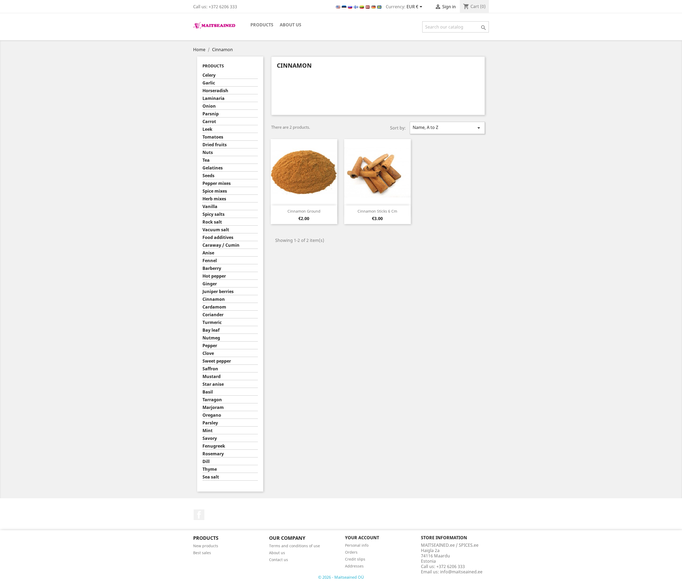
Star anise (213, 384)
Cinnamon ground (303, 211)
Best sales (202, 552)
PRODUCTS (261, 25)
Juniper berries (218, 291)
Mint (207, 430)
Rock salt (212, 222)
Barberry (211, 268)
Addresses (354, 566)
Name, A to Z (447, 127)
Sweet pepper (216, 361)
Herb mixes (214, 199)
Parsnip (210, 114)
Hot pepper (214, 276)
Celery (209, 75)
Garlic (208, 83)
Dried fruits (214, 145)
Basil (207, 392)
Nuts (207, 152)
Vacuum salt (215, 230)
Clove (208, 353)
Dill (206, 461)
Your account (362, 538)
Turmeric (212, 322)
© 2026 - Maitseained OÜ (341, 577)
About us (290, 25)
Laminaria (213, 98)
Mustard (211, 376)
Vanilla (209, 206)
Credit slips (355, 559)
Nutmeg (211, 338)
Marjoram (213, 407)
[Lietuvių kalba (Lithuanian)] (362, 7)
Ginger (209, 284)
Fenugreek (213, 446)
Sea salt (210, 477)
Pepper (209, 345)
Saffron (210, 369)
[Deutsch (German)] (374, 7)
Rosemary (213, 454)
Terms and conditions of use (294, 545)
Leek (207, 129)
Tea (206, 160)
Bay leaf (211, 330)
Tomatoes (212, 137)
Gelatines (212, 168)
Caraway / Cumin (220, 245)
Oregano (211, 415)
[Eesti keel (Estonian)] (345, 7)
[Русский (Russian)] (351, 7)
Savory (209, 438)
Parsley (210, 423)
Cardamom (214, 307)
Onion (209, 106)
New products (205, 545)
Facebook (199, 514)
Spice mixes (214, 191)
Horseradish (215, 91)
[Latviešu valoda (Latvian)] (368, 7)
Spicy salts (213, 214)
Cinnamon (213, 299)
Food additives (217, 237)
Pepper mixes (216, 183)
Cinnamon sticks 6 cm (377, 211)
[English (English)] (339, 7)
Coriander (213, 315)
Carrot (209, 121)
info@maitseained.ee (461, 572)
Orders (351, 552)
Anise (208, 253)
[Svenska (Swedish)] (379, 7)
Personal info (356, 545)
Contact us (278, 559)
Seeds (208, 176)
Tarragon (212, 400)
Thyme (209, 469)
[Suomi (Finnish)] (356, 7)
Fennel (209, 260)
